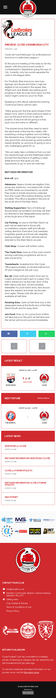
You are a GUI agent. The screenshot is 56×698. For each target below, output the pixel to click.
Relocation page (31, 672)
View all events (43, 398)
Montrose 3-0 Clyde (15, 446)
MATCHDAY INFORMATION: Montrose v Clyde (27, 458)
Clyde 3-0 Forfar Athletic (18, 470)
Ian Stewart (11, 497)
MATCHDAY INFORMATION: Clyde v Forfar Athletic (25, 484)
